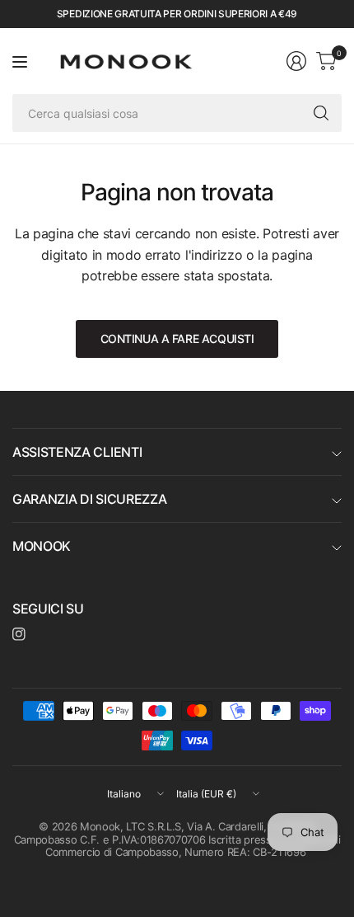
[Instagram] (19, 634)
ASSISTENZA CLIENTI (77, 452)
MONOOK (41, 546)
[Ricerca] (321, 113)
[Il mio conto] (296, 61)
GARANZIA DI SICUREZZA (89, 499)
